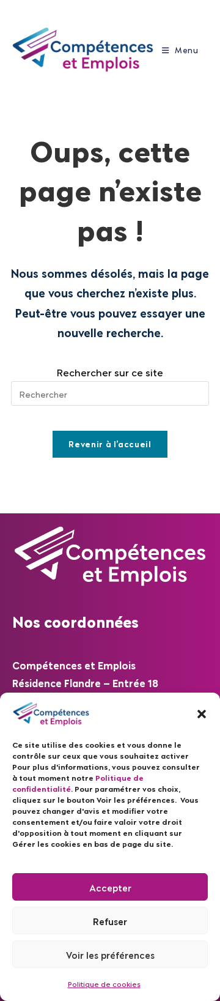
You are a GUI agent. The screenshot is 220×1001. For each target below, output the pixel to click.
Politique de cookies (104, 983)
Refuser (110, 921)
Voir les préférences (110, 954)
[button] (202, 714)
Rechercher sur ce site (110, 371)
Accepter (110, 887)
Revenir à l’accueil (109, 443)
